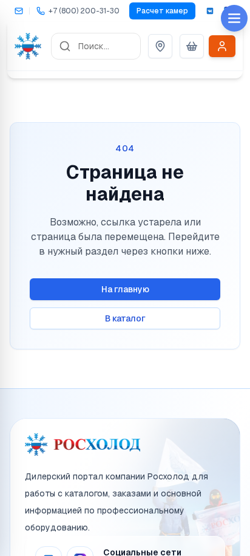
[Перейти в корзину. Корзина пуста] (192, 46)
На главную (125, 289)
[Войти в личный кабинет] (222, 46)
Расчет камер (162, 11)
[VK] (210, 11)
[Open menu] (234, 18)
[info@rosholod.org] (18, 11)
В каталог (125, 318)
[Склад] (160, 46)
